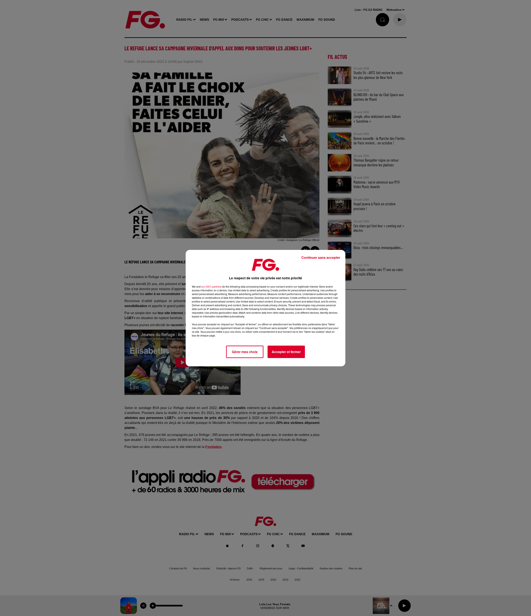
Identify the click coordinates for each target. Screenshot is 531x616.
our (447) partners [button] (211, 286)
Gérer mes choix (245, 351)
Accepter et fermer (286, 351)
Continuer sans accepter (320, 257)
